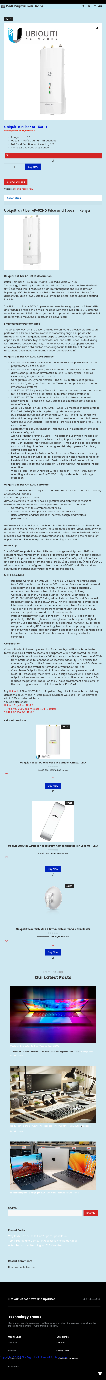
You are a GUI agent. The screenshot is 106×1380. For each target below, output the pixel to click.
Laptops (86, 1125)
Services (12, 1350)
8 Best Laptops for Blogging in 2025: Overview (33, 1193)
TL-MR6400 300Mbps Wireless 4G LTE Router (30, 709)
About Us (12, 1342)
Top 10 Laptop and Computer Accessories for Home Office (39, 1126)
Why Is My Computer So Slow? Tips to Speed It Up (34, 1046)
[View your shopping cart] (83, 6)
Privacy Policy (62, 1350)
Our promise (14, 1366)
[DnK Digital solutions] (3, 6)
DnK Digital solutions (25, 6)
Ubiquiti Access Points (24, 189)
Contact (60, 1342)
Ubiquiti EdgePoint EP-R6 (18, 705)
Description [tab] (14, 198)
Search (12, 1208)
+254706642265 (90, 1299)
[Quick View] (53, 778)
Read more (16, 1055)
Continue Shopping (16, 182)
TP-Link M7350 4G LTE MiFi (19, 712)
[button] (89, 6)
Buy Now (33, 167)
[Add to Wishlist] (53, 155)
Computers (87, 1051)
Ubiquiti (13, 691)
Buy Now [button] (53, 785)
